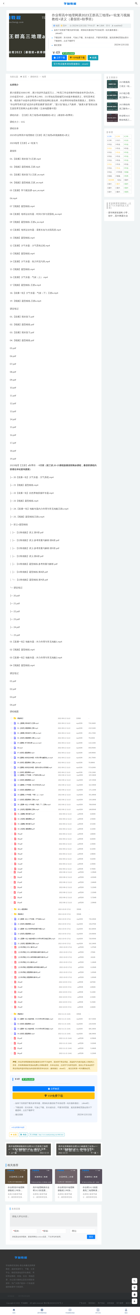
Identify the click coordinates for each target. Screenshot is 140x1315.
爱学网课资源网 (115, 213)
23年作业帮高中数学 (120, 136)
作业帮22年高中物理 (128, 144)
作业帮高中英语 (128, 168)
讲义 (119, 180)
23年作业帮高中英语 (111, 140)
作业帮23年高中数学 (111, 156)
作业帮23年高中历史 (120, 152)
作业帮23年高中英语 (111, 160)
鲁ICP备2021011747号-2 (53, 1303)
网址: (74, 1231)
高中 (65, 26)
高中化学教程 (128, 180)
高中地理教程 (120, 184)
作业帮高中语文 (111, 172)
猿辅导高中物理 (111, 176)
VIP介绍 (98, 1313)
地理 (57, 26)
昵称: (16, 1231)
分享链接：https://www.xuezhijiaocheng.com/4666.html (47, 1134)
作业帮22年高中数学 (120, 144)
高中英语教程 (111, 192)
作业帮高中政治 (120, 164)
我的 (126, 1313)
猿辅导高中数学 (128, 172)
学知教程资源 (70, 1313)
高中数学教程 (111, 188)
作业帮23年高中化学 (111, 152)
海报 (24, 1135)
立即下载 (60, 57)
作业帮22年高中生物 (111, 148)
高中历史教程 (111, 184)
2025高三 (120, 140)
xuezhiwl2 (117, 26)
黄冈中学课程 (128, 192)
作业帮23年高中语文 (120, 160)
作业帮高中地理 (18, 1127)
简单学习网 (128, 176)
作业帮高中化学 (128, 160)
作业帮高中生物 (120, 168)
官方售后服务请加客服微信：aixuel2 (71, 64)
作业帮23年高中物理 (120, 156)
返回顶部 (129, 1303)
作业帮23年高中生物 (128, 156)
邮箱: (45, 1231)
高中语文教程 (120, 192)
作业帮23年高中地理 (128, 152)
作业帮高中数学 (128, 164)
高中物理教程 (120, 188)
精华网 (111, 180)
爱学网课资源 (41, 1313)
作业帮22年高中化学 (111, 144)
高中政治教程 (128, 184)
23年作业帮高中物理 (128, 136)
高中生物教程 (128, 188)
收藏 (94, 57)
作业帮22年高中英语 (120, 148)
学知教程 (24, 1303)
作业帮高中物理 (111, 168)
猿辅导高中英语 (120, 176)
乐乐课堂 (128, 140)
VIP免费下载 (78, 57)
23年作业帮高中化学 (111, 136)
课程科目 (34, 77)
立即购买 (54, 1089)
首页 (25, 77)
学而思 (119, 172)
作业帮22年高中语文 (128, 148)
